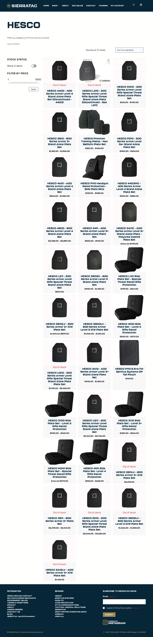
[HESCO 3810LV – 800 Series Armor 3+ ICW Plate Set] (59, 297)
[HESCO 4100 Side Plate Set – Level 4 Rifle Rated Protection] (129, 297)
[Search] (133, 4)
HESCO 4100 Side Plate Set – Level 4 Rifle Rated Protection (129, 328)
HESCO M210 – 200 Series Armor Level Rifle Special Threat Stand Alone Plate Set (129, 92)
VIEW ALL (59, 616)
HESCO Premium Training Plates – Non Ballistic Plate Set (94, 141)
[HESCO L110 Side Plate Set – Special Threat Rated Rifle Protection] (129, 249)
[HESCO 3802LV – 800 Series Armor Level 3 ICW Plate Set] (129, 487)
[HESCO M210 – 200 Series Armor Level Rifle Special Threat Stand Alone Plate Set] (129, 59)
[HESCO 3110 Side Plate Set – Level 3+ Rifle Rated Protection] (129, 393)
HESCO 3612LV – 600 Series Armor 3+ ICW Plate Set (59, 572)
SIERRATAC (60, 609)
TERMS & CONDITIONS (17, 603)
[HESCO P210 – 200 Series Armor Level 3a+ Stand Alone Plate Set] (129, 111)
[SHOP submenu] (58, 5)
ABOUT (10, 607)
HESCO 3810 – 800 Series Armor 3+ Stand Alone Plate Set (59, 142)
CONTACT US (13, 612)
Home (9, 44)
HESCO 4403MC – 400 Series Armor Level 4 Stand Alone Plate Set (129, 187)
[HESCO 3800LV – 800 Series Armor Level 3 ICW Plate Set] (94, 297)
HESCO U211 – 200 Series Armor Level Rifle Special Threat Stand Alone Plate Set (94, 426)
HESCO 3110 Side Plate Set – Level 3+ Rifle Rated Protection (129, 424)
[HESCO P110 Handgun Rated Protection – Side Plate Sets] (94, 156)
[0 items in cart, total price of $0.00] (141, 5)
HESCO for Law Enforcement (21, 616)
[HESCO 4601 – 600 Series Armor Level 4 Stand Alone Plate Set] (59, 156)
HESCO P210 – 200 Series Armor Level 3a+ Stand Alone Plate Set (129, 142)
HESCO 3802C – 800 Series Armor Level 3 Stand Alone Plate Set (94, 280)
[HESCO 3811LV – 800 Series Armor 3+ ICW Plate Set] (129, 441)
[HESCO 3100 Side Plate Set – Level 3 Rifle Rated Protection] (59, 393)
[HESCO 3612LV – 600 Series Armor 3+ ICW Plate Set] (59, 539)
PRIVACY (11, 605)
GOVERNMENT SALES (17, 600)
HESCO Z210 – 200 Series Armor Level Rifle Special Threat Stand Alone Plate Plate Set (94, 524)
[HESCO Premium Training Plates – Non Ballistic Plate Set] (94, 111)
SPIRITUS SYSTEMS (64, 598)
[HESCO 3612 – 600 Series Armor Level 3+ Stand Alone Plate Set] (94, 342)
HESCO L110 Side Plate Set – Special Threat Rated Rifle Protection (129, 280)
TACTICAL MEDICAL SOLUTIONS (70, 607)
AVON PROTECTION (64, 603)
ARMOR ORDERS (15, 609)
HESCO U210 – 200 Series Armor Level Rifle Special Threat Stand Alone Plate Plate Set (59, 378)
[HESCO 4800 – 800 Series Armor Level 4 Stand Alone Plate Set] (59, 201)
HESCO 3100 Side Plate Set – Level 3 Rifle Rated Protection (59, 424)
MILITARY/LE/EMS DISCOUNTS (21, 598)
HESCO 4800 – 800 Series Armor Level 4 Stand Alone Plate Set (59, 232)
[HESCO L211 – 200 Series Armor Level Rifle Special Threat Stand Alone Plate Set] (59, 249)
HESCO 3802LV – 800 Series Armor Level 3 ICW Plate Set (129, 521)
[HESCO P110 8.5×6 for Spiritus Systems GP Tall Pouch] (129, 342)
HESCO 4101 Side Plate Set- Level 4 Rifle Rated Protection (94, 472)
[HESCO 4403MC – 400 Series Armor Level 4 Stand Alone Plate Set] (129, 156)
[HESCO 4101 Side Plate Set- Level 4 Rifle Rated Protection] (94, 441)
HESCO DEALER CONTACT (19, 596)
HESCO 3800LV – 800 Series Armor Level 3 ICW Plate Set (94, 327)
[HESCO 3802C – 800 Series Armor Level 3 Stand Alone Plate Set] (94, 249)
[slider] (9, 83)
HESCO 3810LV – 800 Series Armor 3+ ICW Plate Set (59, 327)
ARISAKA (59, 614)
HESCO (58, 596)
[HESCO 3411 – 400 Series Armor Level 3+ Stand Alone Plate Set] (94, 201)
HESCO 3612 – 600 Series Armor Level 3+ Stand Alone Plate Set (94, 373)
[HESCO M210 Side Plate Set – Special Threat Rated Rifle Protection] (59, 441)
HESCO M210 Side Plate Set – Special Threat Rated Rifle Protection (59, 472)
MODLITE (59, 600)
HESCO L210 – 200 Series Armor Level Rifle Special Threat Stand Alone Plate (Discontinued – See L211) (94, 98)
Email (109, 596)
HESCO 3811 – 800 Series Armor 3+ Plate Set (60, 521)
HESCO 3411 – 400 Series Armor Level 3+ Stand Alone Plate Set (94, 232)
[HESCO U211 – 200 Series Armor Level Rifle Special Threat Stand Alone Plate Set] (94, 393)
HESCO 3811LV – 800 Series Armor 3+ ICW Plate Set (129, 475)
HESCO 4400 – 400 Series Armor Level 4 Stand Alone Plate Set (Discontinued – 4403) (59, 96)
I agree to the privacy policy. (123, 608)
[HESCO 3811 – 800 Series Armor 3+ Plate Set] (59, 487)
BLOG (10, 614)
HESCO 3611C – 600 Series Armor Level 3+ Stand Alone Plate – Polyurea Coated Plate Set (129, 234)
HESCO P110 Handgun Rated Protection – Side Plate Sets (94, 186)
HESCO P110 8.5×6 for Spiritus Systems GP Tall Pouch (129, 371)
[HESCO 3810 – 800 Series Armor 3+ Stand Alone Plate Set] (59, 111)
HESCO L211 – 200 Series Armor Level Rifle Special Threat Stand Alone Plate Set (59, 282)
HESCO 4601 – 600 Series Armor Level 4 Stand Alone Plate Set (59, 187)
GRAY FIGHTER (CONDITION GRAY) (71, 612)
